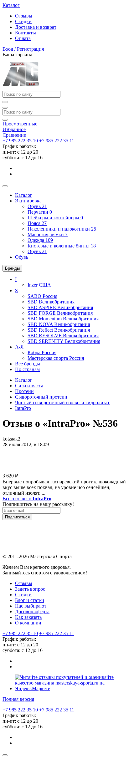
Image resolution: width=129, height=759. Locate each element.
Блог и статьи (29, 600)
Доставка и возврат (35, 27)
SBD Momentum (63, 318)
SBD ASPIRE (60, 307)
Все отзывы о (27, 498)
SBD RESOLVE (63, 335)
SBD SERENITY (64, 341)
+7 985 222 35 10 (20, 140)
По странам (27, 369)
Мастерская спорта (56, 358)
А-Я (19, 346)
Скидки (23, 21)
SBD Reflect (59, 330)
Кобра (42, 352)
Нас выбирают (30, 606)
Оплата (23, 38)
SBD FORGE (60, 313)
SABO (42, 296)
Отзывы (23, 15)
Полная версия (18, 699)
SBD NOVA (59, 324)
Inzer (39, 285)
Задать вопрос (30, 589)
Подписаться (17, 517)
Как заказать (28, 617)
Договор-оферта (32, 611)
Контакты (25, 32)
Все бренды (27, 363)
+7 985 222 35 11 (56, 140)
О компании (28, 622)
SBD (51, 301)
